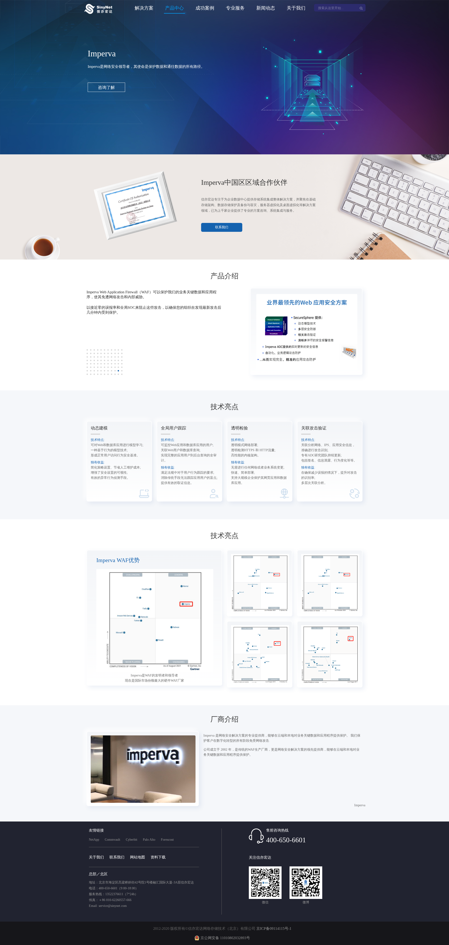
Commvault (112, 839)
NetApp (94, 839)
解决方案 (144, 8)
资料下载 (158, 857)
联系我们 (221, 227)
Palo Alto (149, 839)
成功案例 (205, 8)
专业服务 (235, 8)
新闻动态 (265, 8)
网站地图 (137, 857)
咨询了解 (106, 87)
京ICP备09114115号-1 (273, 928)
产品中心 (174, 8)
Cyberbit (131, 839)
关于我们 (296, 8)
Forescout (167, 839)
